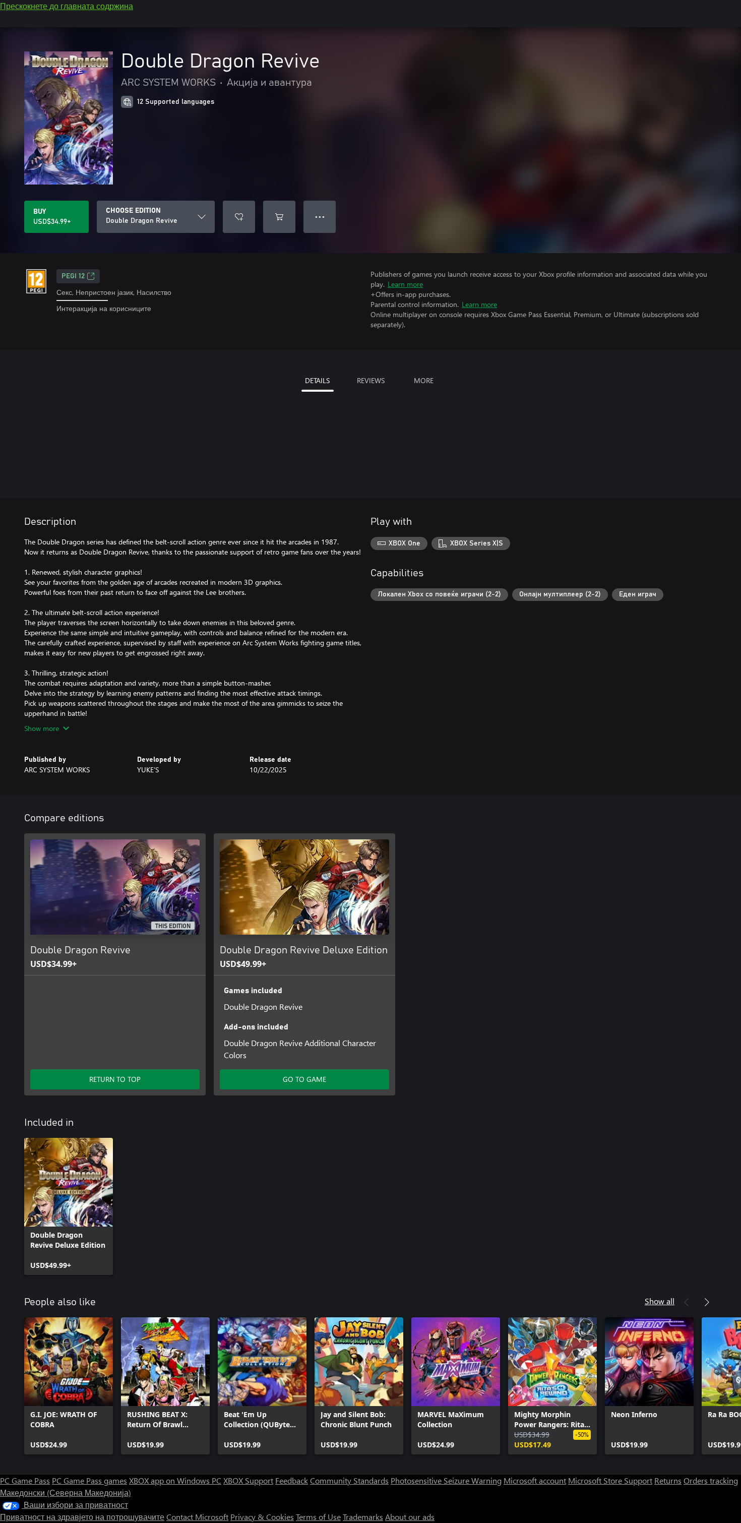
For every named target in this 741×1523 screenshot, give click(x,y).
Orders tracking (711, 1480)
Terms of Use (318, 1516)
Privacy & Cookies (262, 1516)
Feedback (291, 1480)
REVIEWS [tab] (371, 380)
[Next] (707, 1302)
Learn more (405, 284)
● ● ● (320, 216)
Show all (659, 1301)
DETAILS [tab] (317, 380)
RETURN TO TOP (115, 1079)
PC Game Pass (25, 1480)
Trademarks (363, 1516)
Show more (41, 728)
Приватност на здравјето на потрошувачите (82, 1516)
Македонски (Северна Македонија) (65, 1492)
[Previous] (686, 1302)
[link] (68, 1206)
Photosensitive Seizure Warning (446, 1480)
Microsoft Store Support (610, 1480)
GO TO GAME (304, 1079)
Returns (668, 1480)
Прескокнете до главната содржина (66, 6)
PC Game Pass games (89, 1480)
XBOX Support (248, 1480)
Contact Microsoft (197, 1516)
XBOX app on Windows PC (175, 1480)
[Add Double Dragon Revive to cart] (279, 217)
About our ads (410, 1516)
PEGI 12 (73, 276)
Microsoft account (535, 1480)
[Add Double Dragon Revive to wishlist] (239, 217)
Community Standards (349, 1480)
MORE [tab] (424, 380)
